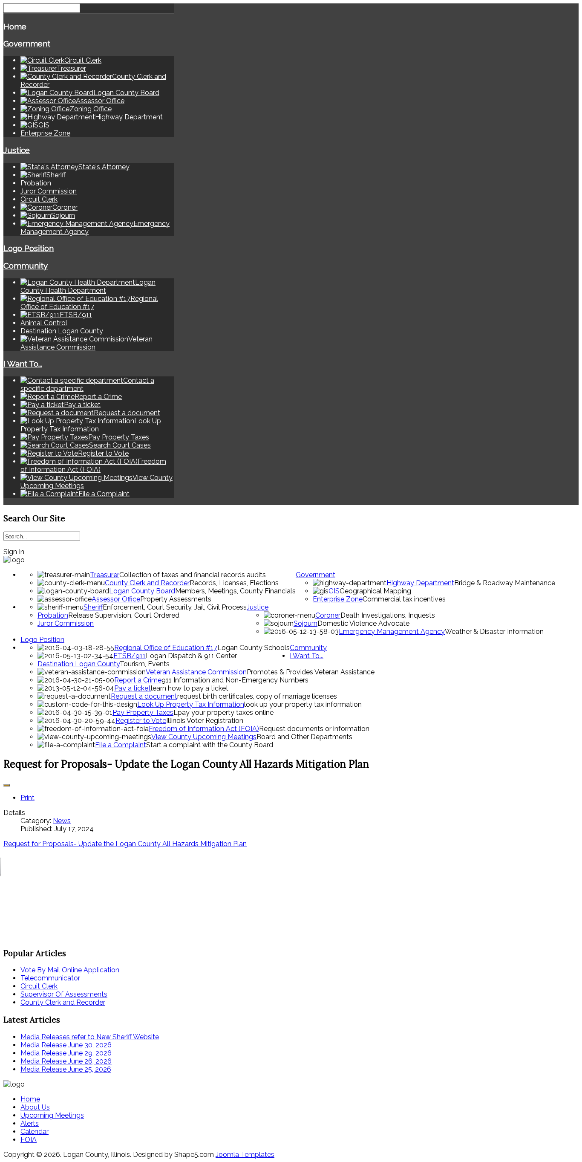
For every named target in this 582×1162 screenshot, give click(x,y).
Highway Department (420, 583)
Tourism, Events (145, 664)
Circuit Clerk (39, 199)
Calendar (34, 1131)
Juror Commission (48, 191)
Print (27, 798)
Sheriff (93, 607)
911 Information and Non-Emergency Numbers (234, 680)
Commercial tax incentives (404, 599)
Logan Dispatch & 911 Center (191, 656)
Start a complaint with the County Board (209, 745)
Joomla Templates (245, 1154)
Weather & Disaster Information (494, 631)
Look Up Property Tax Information (190, 704)
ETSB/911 (129, 656)
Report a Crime (137, 680)
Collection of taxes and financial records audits (192, 575)
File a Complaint (120, 745)
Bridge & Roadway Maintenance (504, 583)
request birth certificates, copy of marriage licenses (257, 696)
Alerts (29, 1123)
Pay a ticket (132, 688)
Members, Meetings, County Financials (235, 591)
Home (14, 26)
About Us (35, 1107)
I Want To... (22, 363)
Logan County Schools (253, 648)
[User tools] (6, 785)
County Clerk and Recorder (147, 583)
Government (26, 43)
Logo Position (28, 248)
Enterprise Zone (45, 133)
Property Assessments (175, 599)
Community (25, 265)
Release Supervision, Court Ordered (123, 615)
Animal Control (43, 323)
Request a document (144, 696)
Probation (35, 183)
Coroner (327, 615)
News (62, 821)
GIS (334, 591)
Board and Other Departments (304, 737)
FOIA (28, 1140)
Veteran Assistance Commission (196, 672)
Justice (16, 150)
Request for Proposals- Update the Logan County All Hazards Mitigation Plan (125, 844)
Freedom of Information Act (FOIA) (204, 729)
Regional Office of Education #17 (165, 648)
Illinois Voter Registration (204, 721)
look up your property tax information (303, 704)
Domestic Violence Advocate (363, 623)
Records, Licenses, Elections (234, 583)
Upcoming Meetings (52, 1115)
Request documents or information (314, 729)
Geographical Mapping (375, 591)
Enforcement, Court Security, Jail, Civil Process (175, 607)
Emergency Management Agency (392, 631)
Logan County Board (142, 591)
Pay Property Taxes (142, 712)
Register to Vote (140, 721)
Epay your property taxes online (223, 712)
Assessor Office (116, 599)
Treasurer (104, 575)
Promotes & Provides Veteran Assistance (311, 672)
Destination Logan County (61, 331)
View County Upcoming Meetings (203, 737)
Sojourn (305, 623)
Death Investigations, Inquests (387, 615)
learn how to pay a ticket (189, 688)
